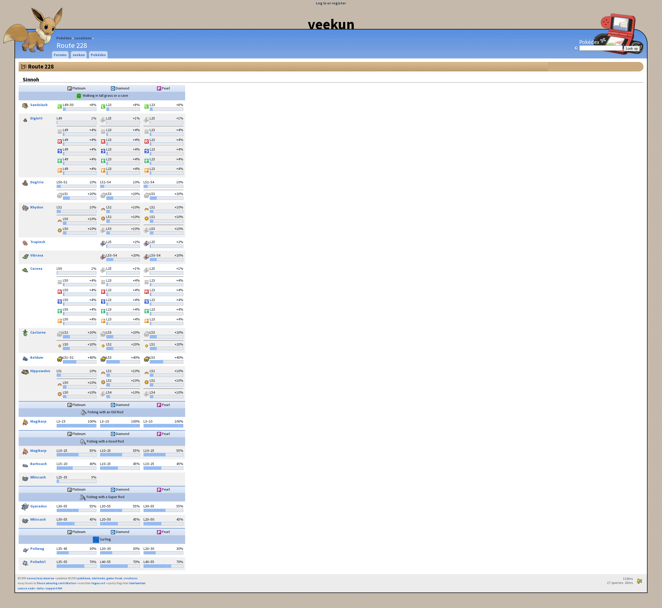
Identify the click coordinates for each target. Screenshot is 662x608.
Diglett (36, 118)
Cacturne (38, 332)
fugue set (98, 583)
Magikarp (38, 421)
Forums (60, 54)
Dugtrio (37, 182)
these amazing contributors (57, 583)
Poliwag (37, 548)
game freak (114, 578)
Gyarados (38, 506)
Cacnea (36, 268)
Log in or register (331, 3)
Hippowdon (40, 371)
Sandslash (39, 105)
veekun (331, 24)
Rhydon (36, 207)
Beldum (36, 357)
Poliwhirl (38, 562)
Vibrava (36, 255)
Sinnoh (31, 79)
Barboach (38, 464)
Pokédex (63, 38)
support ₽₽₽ (54, 588)
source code (26, 588)
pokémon (84, 578)
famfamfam (137, 583)
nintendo (98, 578)
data (40, 588)
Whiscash (38, 477)
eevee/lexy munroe (40, 578)
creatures (130, 578)
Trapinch (37, 242)
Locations (83, 38)
